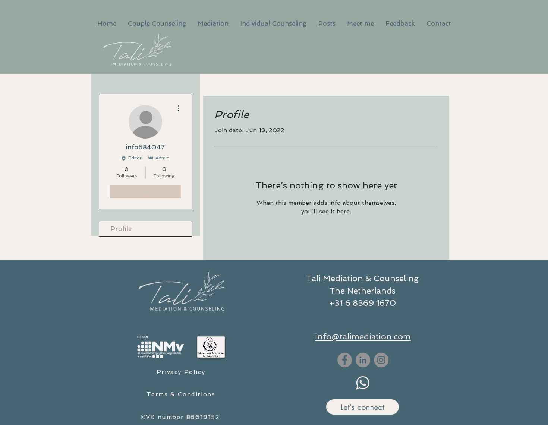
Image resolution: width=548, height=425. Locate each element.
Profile (121, 228)
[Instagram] (381, 360)
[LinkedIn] (363, 360)
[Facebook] (344, 360)
